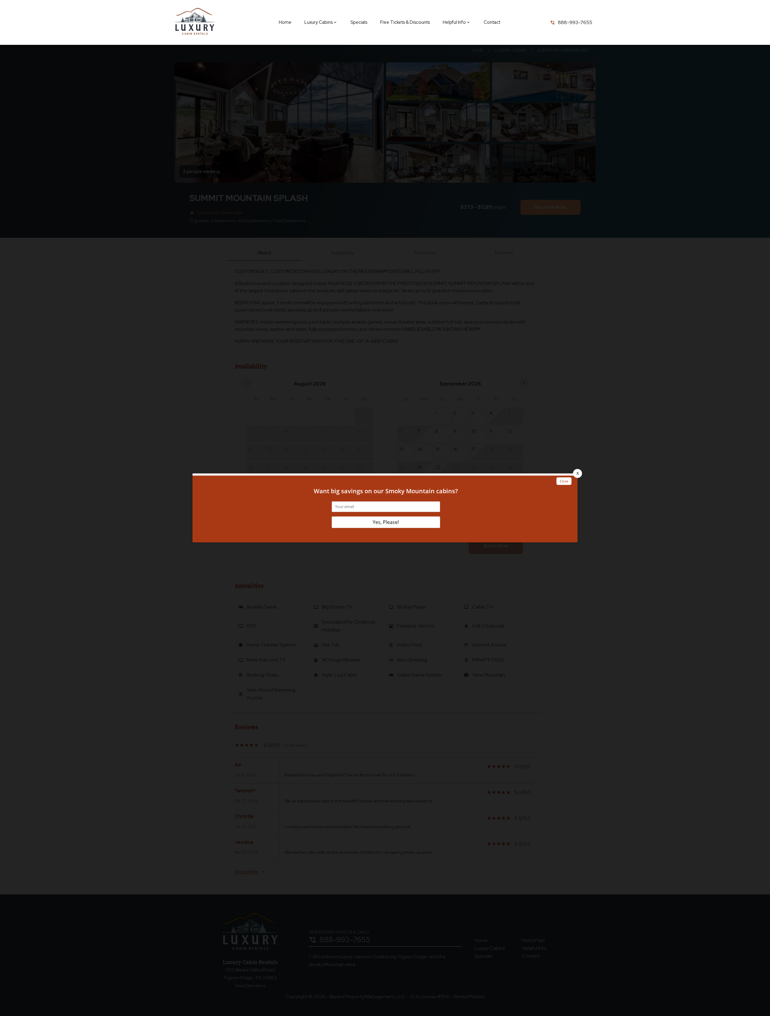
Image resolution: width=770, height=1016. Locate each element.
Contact (492, 22)
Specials (358, 22)
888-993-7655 (575, 22)
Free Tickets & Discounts (405, 22)
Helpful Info (454, 22)
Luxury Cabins (318, 22)
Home (285, 22)
